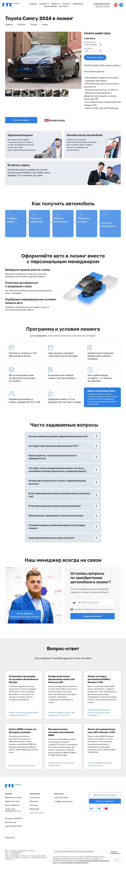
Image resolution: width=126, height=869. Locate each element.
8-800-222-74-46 (102, 3)
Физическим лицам (13, 797)
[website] (116, 5)
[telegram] (121, 5)
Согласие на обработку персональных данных (74, 851)
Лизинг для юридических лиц (13, 810)
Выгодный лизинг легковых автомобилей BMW (61, 732)
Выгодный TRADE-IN (13, 818)
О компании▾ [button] (50, 6)
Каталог (21, 24)
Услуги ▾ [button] (66, 3)
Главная (33, 3)
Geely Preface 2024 (13, 826)
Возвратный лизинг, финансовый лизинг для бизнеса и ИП (61, 679)
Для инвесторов (37, 813)
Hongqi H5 (9, 837)
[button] (95, 57)
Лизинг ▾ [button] (55, 3)
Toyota (33, 24)
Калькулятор (10, 822)
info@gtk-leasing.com (63, 801)
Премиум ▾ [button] (77, 3)
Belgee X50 (34, 809)
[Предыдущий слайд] (9, 60)
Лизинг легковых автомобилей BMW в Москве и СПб (99, 679)
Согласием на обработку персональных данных (73, 862)
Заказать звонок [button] (102, 6)
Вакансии (34, 801)
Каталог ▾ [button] (44, 3)
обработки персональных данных (102, 609)
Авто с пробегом (12, 805)
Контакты (64, 6)
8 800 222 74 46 (61, 797)
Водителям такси (12, 801)
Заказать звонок (92, 616)
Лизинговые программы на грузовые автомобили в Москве (23, 679)
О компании (35, 797)
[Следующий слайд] (77, 60)
